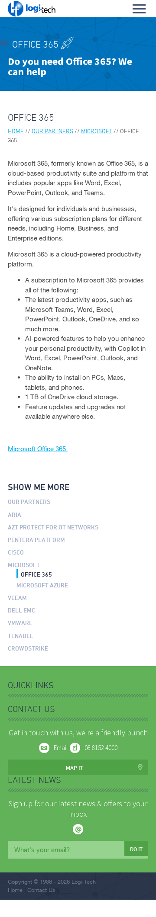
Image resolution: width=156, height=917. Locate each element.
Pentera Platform (36, 539)
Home (16, 131)
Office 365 (36, 574)
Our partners (52, 131)
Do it (136, 849)
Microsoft (96, 131)
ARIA (14, 514)
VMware (20, 622)
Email (61, 748)
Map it (74, 767)
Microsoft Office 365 (38, 448)
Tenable (20, 635)
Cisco (16, 552)
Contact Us (41, 889)
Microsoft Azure (42, 585)
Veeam (17, 597)
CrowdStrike (28, 648)
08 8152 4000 (100, 748)
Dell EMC (21, 610)
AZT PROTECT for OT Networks (53, 527)
